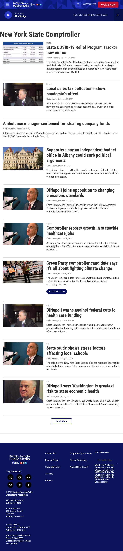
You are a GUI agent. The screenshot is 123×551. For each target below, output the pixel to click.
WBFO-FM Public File (104, 472)
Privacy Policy (51, 460)
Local (48, 84)
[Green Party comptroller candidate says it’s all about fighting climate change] (23, 272)
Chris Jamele (51, 99)
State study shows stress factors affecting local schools (76, 350)
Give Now (109, 4)
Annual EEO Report (79, 467)
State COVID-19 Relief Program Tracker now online (81, 50)
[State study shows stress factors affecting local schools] (23, 353)
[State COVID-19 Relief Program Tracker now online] (23, 53)
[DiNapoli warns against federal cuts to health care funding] (23, 315)
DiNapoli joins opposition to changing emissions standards (80, 192)
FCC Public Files (102, 453)
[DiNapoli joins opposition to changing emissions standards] (23, 199)
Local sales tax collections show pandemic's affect (75, 91)
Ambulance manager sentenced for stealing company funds (56, 123)
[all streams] (118, 15)
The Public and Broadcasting (102, 480)
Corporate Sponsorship (81, 453)
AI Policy (49, 474)
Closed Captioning (78, 460)
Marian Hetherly (53, 58)
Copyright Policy (52, 467)
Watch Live (89, 4)
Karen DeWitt (51, 165)
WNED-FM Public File (104, 468)
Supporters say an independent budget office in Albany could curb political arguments (81, 155)
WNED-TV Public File (104, 465)
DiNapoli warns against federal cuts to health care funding (81, 312)
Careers (49, 480)
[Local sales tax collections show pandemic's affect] (23, 94)
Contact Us (50, 453)
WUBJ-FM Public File (104, 477)
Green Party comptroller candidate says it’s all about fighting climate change (82, 265)
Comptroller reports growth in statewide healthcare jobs (82, 230)
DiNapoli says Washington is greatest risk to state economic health (80, 388)
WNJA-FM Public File (104, 470)
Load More (61, 421)
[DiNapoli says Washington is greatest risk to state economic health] (23, 391)
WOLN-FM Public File (104, 475)
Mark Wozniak (9, 128)
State (48, 43)
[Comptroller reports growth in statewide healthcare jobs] (23, 234)
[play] (8, 15)
